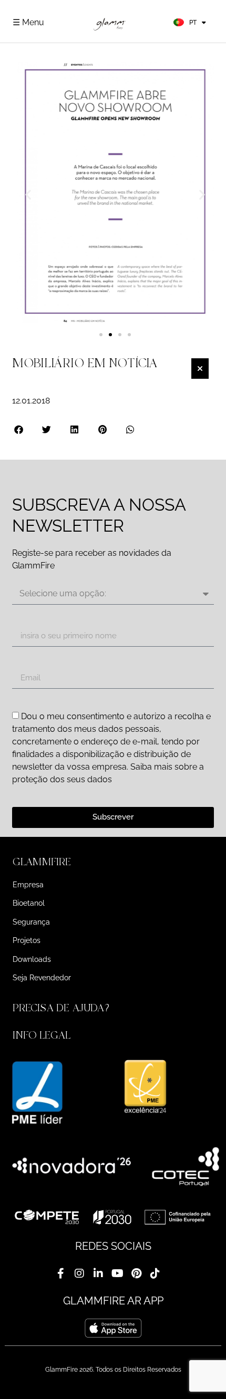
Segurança (31, 922)
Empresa (28, 884)
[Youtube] (117, 1273)
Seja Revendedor (42, 977)
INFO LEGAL (41, 1035)
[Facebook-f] (60, 1273)
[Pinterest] (136, 1273)
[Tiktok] (155, 1273)
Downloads (32, 959)
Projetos (26, 940)
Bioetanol (29, 903)
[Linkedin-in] (98, 1273)
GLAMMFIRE (42, 862)
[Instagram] (79, 1273)
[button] (28, 194)
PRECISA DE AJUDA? (62, 1008)
